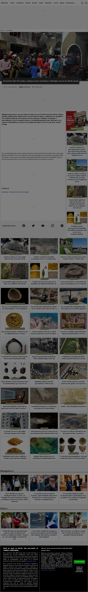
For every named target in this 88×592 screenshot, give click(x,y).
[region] (44, 568)
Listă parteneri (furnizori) (48, 570)
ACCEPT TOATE (79, 562)
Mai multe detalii (31, 561)
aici (34, 576)
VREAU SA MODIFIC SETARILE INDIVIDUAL (79, 569)
